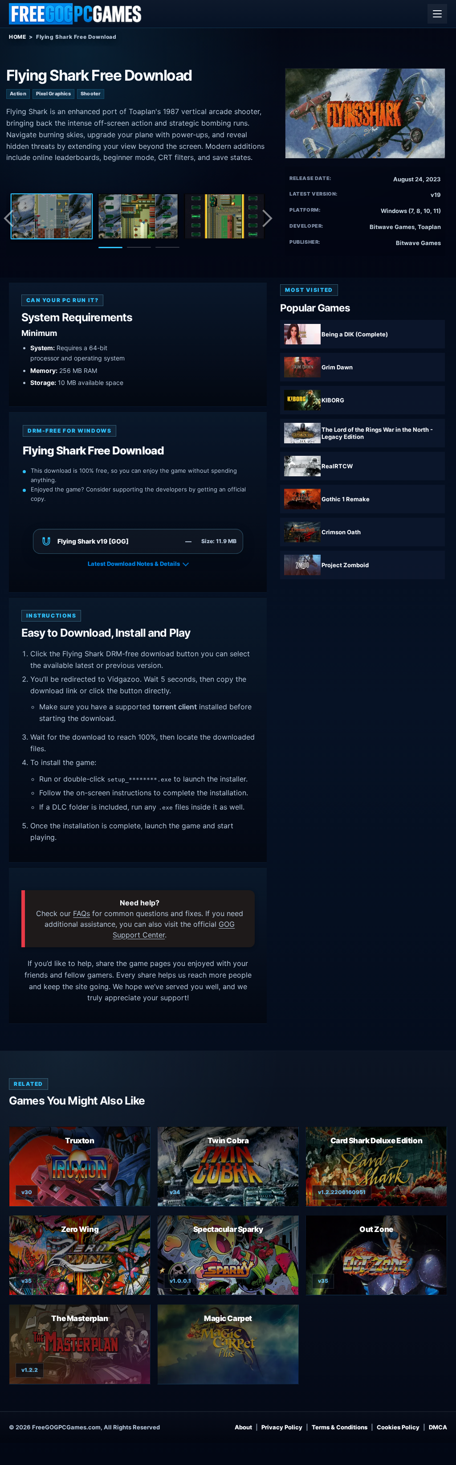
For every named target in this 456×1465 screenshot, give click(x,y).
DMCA (438, 1427)
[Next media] (266, 218)
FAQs (81, 913)
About (243, 1427)
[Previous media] (11, 218)
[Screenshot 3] (224, 216)
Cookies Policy (398, 1427)
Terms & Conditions (339, 1427)
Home (17, 36)
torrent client (175, 706)
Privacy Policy (281, 1427)
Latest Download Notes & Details (134, 563)
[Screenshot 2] (138, 216)
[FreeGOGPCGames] (75, 14)
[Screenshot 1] (52, 216)
